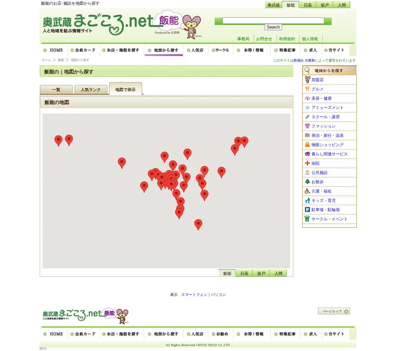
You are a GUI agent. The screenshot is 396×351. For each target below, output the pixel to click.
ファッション (324, 126)
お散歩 (318, 182)
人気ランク (91, 89)
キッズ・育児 (324, 200)
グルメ (318, 89)
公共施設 (320, 172)
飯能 (291, 5)
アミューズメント (328, 107)
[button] (202, 185)
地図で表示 (125, 89)
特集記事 (286, 50)
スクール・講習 (326, 117)
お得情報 (252, 50)
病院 (316, 163)
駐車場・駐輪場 (326, 209)
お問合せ (264, 39)
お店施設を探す (122, 50)
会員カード (84, 50)
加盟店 (318, 79)
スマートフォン (194, 294)
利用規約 (287, 39)
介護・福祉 (322, 191)
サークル (221, 50)
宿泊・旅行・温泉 (328, 135)
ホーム (54, 50)
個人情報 (310, 39)
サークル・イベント (330, 219)
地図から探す (164, 50)
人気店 (196, 50)
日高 (308, 5)
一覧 (56, 89)
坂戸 (325, 5)
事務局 (243, 39)
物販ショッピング (328, 144)
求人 (311, 50)
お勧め (221, 334)
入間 (342, 5)
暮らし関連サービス (330, 154)
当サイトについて (335, 50)
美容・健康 (322, 98)
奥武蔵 (274, 5)
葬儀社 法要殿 (304, 60)
